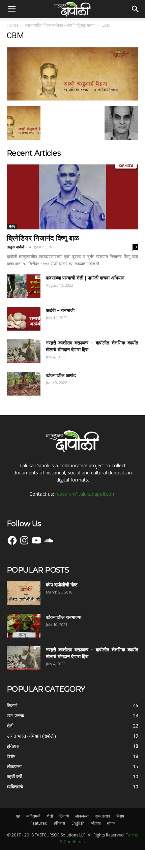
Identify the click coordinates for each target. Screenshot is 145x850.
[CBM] (72, 99)
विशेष (12, 226)
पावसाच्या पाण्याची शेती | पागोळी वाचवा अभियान (85, 278)
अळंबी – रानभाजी (60, 310)
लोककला (82, 816)
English (78, 823)
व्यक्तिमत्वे (33, 816)
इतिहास (59, 823)
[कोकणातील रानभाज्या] (23, 626)
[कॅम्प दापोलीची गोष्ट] (23, 593)
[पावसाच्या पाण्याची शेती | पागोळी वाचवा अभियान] (23, 286)
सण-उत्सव (102, 816)
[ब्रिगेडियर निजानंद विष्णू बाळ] (72, 197)
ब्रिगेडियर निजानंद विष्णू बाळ (43, 238)
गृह (18, 816)
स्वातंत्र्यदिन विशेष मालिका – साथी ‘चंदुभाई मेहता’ (60, 25)
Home (13, 25)
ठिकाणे (64, 816)
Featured (39, 823)
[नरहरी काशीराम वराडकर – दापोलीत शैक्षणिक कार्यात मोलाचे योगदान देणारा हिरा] (23, 351)
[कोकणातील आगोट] (23, 384)
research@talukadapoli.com (85, 494)
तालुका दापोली (15, 246)
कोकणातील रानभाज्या (63, 617)
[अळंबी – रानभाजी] (23, 319)
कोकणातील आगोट (61, 375)
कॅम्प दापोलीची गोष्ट (62, 585)
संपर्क (111, 823)
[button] (135, 9)
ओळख (95, 823)
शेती (50, 816)
